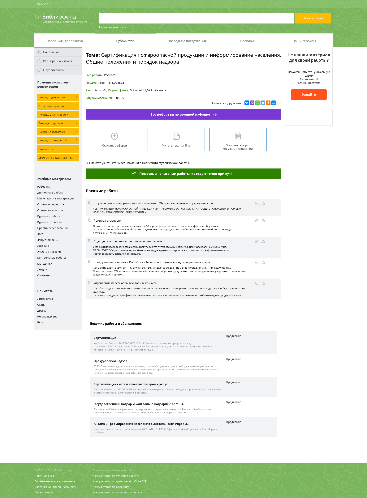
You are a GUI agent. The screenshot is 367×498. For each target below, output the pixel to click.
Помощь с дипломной (52, 97)
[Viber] (252, 102)
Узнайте (309, 94)
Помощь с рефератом (52, 132)
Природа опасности (107, 220)
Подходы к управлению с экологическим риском (127, 241)
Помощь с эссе (47, 149)
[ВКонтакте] (246, 102)
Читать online (263, 203)
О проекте (41, 4)
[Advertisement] (58, 392)
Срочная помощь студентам (56, 157)
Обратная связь (44, 476)
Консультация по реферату (111, 487)
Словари (247, 41)
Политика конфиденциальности (55, 487)
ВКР (144, 481)
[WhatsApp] (257, 102)
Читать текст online (176, 145)
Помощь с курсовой (51, 123)
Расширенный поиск (112, 27)
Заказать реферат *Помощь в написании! (237, 147)
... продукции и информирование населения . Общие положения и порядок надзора (153, 203)
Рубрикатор (125, 41)
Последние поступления (187, 41)
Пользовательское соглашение (54, 481)
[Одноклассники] (268, 102)
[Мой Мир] (273, 102)
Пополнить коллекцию (64, 41)
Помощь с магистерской (53, 114)
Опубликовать (53, 70)
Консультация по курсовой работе (115, 476)
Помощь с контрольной (53, 140)
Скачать (160, 90)
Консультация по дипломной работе (117, 481)
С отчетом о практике (52, 106)
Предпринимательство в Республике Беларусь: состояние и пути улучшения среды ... (153, 262)
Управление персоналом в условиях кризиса (125, 283)
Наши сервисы (304, 41)
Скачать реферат (114, 145)
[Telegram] (263, 102)
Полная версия (44, 492)
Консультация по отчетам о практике (117, 492)
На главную (51, 52)
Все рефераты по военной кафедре (180, 114)
